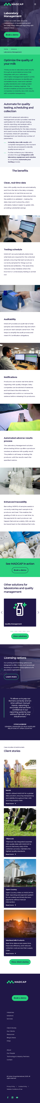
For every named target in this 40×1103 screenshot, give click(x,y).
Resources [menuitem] (10, 1034)
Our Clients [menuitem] (11, 1031)
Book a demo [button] (20, 570)
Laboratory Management (13, 52)
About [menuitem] (9, 1050)
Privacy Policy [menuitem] (11, 1086)
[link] (20, 613)
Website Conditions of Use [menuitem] (14, 1089)
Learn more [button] (11, 677)
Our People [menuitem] (11, 1053)
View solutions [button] (20, 636)
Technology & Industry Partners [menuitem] (18, 1056)
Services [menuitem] (10, 1019)
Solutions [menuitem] (10, 1016)
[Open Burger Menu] (35, 4)
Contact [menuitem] (9, 1060)
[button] (2, 612)
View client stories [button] (20, 962)
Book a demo (12, 35)
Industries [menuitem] (10, 1012)
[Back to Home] (13, 4)
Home (6, 49)
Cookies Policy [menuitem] (22, 1086)
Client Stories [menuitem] (11, 1028)
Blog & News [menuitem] (11, 1038)
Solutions (14, 49)
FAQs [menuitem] (9, 1041)
